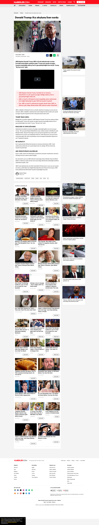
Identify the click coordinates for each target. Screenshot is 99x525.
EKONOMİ (40, 2)
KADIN (30, 5)
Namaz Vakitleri (53, 469)
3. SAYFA (44, 5)
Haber (45, 502)
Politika (32, 178)
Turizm (33, 473)
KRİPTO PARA (62, 2)
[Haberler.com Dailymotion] (29, 493)
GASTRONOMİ (81, 5)
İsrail (41, 178)
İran (48, 178)
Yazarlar (33, 475)
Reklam (68, 460)
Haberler (16, 465)
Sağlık (33, 467)
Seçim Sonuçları (53, 471)
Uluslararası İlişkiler (19, 178)
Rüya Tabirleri (52, 475)
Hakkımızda (63, 460)
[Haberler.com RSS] (15, 493)
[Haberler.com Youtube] (21, 493)
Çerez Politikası (70, 471)
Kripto (15, 475)
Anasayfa (16, 12)
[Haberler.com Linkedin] (26, 490)
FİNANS (37, 5)
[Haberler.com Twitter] (21, 490)
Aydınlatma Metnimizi (12, 522)
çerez (2, 519)
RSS (68, 481)
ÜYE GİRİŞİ (82, 2)
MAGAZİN (48, 2)
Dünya (21, 12)
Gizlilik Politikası (70, 469)
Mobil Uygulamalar (71, 479)
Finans (33, 471)
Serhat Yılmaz (22, 173)
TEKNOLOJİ (53, 5)
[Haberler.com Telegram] (26, 493)
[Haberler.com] (20, 460)
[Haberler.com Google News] (15, 490)
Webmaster (69, 477)
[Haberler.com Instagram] (23, 490)
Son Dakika (16, 473)
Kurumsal (69, 465)
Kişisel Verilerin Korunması (72, 473)
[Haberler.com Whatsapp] (29, 490)
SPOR (54, 2)
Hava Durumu (52, 467)
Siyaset (37, 178)
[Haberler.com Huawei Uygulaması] (66, 490)
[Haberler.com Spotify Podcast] (32, 490)
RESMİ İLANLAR (70, 5)
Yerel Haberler (35, 477)
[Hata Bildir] (47, 504)
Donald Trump (27, 178)
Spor (15, 469)
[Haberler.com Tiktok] (23, 493)
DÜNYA (61, 5)
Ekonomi (16, 467)
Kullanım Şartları (70, 467)
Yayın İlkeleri (82, 460)
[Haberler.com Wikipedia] (18, 493)
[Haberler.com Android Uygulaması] (59, 490)
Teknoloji (33, 469)
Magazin (15, 471)
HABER (70, 2)
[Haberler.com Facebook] (18, 490)
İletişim (73, 460)
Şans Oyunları (52, 473)
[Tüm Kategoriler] (15, 5)
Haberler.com (52, 465)
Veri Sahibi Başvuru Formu (72, 475)
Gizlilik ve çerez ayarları (40, 504)
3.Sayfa (15, 477)
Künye (77, 460)
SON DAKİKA (22, 5)
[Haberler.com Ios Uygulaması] (53, 490)
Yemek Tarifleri (53, 477)
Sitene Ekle (69, 483)
